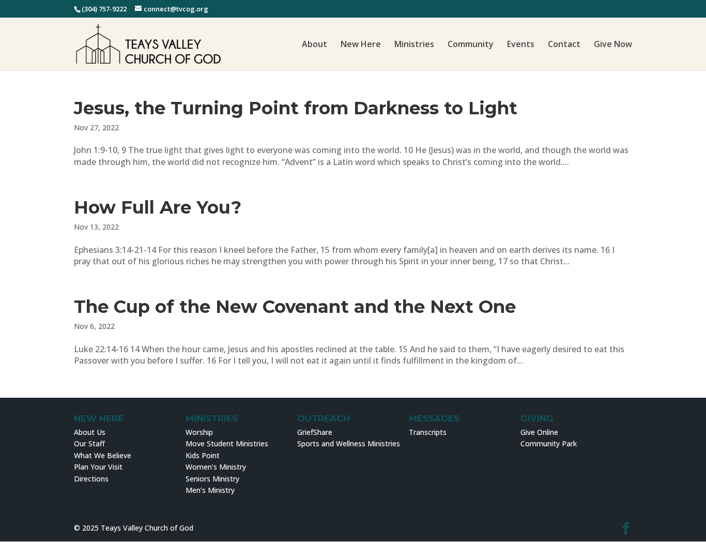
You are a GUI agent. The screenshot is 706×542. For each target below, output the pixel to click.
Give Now (613, 45)
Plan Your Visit (98, 467)
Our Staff (89, 443)
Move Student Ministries (227, 443)
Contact (564, 45)
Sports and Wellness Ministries (348, 443)
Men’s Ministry (210, 490)
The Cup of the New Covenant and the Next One (295, 307)
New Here (361, 45)
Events (520, 45)
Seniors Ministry (212, 479)
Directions (91, 479)
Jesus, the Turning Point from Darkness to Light (295, 108)
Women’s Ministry (216, 467)
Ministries (414, 45)
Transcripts (428, 432)
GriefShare (314, 432)
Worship (199, 432)
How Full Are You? (157, 207)
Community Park (548, 443)
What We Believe (102, 455)
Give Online (539, 432)
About (314, 45)
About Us (89, 432)
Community (471, 45)
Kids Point (203, 455)
